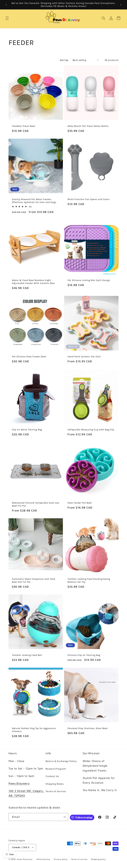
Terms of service (79, 859)
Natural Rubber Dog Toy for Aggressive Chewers (34, 730)
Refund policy (43, 859)
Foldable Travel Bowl (23, 125)
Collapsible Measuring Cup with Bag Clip (91, 429)
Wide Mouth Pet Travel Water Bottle (88, 125)
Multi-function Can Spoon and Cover (88, 199)
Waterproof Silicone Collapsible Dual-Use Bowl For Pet (35, 504)
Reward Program (56, 768)
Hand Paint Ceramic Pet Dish (84, 356)
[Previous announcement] (6, 4)
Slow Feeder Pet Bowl (80, 502)
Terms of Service (56, 791)
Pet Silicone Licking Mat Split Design (89, 280)
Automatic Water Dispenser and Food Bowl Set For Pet (33, 580)
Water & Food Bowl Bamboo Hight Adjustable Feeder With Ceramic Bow (33, 282)
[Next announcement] (120, 4)
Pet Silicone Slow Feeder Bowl (29, 356)
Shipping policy (98, 859)
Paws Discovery (19, 783)
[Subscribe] (64, 817)
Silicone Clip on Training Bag (84, 655)
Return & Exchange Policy (61, 761)
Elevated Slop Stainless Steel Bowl (88, 728)
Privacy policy (61, 859)
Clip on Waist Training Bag (27, 429)
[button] (7, 18)
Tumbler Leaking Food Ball (27, 655)
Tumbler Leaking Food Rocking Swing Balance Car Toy (89, 580)
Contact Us (52, 776)
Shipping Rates (55, 783)
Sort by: (64, 60)
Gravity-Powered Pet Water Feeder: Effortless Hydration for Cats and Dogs (34, 200)
